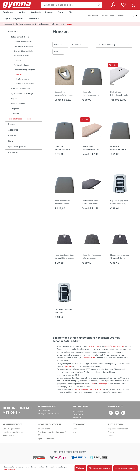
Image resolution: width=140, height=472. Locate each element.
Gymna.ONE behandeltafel (23, 51)
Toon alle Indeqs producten (19, 119)
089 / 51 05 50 (44, 410)
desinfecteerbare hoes (114, 346)
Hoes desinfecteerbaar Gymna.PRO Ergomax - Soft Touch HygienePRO (64, 257)
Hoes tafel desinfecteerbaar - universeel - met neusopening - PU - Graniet (63, 148)
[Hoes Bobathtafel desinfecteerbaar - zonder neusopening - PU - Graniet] (64, 183)
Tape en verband (18, 103)
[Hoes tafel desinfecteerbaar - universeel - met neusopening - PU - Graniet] (64, 129)
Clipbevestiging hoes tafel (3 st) (63, 311)
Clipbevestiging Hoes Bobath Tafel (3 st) (119, 202)
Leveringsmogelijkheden (13, 432)
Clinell (92, 383)
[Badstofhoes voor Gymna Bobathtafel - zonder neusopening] (92, 183)
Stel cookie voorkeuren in (99, 468)
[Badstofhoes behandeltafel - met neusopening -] (120, 75)
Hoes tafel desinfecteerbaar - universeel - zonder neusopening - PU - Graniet (118, 148)
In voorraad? (77, 44)
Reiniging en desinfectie (25, 84)
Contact (120, 16)
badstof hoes (93, 346)
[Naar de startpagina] (19, 5)
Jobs (112, 16)
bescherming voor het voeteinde (87, 389)
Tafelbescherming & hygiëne (24, 70)
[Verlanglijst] (123, 4)
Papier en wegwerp (23, 79)
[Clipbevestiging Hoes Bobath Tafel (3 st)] (120, 183)
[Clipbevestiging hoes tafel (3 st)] (64, 292)
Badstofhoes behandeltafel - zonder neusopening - (92, 148)
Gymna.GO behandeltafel (23, 42)
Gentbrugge (78, 414)
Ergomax (67, 366)
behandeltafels (90, 357)
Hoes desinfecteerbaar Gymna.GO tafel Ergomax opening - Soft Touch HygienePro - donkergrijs (119, 257)
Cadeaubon (13, 152)
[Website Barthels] (78, 457)
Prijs (56, 51)
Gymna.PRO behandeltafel (23, 46)
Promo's (12, 135)
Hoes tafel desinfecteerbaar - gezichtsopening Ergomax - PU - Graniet (90, 94)
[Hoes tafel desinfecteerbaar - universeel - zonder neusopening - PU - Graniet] (120, 129)
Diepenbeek (78, 411)
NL (136, 16)
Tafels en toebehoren (20, 37)
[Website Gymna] (39, 457)
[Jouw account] (113, 4)
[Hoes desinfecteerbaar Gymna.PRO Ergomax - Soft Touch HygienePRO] (64, 238)
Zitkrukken (17, 60)
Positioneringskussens (22, 65)
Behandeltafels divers (21, 56)
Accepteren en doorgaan (125, 468)
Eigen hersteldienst (46, 438)
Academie (13, 129)
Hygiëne (14, 98)
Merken (11, 124)
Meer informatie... (10, 469)
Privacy (111, 432)
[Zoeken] (98, 5)
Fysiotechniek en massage (22, 93)
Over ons (77, 429)
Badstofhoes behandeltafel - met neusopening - (118, 94)
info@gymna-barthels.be (48, 413)
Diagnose (15, 108)
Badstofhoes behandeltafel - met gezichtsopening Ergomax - (63, 94)
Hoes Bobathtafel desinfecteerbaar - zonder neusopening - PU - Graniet (64, 202)
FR (132, 16)
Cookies (111, 435)
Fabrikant (58, 44)
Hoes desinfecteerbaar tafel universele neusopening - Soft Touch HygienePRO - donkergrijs (92, 257)
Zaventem (77, 417)
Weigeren (80, 468)
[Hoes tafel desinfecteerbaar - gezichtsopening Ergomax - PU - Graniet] (92, 75)
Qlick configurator (17, 146)
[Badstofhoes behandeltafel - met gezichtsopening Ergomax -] (64, 75)
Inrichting (15, 113)
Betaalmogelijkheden (11, 429)
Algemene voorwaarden (118, 429)
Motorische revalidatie (20, 88)
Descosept (102, 383)
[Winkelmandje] (133, 4)
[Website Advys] (58, 457)
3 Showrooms (44, 429)
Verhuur (104, 16)
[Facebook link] (111, 413)
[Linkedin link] (123, 413)
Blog (10, 141)
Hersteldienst (92, 16)
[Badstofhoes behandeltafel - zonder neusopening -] (92, 129)
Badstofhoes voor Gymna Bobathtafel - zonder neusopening (91, 202)
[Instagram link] (117, 413)
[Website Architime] (98, 457)
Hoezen (19, 74)
